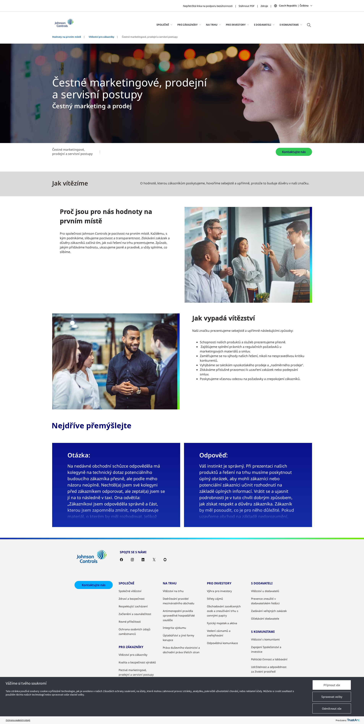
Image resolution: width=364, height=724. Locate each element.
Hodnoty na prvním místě (66, 36)
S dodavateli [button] (262, 24)
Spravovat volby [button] (331, 697)
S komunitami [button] (289, 24)
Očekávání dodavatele (265, 618)
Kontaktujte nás (294, 152)
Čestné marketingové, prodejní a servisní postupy (72, 151)
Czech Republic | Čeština (294, 5)
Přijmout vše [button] (331, 685)
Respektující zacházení (133, 606)
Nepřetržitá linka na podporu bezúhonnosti (208, 6)
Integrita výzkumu (174, 628)
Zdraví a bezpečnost (131, 598)
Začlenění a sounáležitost (135, 614)
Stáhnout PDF (247, 6)
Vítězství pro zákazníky (101, 36)
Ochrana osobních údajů (18, 720)
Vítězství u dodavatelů (265, 591)
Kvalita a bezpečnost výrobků (137, 662)
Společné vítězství (130, 591)
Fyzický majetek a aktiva (222, 623)
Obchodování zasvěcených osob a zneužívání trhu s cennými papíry (224, 610)
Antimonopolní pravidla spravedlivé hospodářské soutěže (179, 615)
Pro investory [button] (236, 24)
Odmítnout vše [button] (331, 708)
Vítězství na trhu (173, 591)
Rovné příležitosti (130, 621)
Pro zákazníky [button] (187, 24)
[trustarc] (353, 720)
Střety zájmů (215, 598)
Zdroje (264, 6)
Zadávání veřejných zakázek (269, 611)
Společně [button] (162, 24)
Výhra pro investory (219, 591)
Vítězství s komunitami (265, 639)
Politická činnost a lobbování (269, 659)
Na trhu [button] (211, 24)
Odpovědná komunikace (222, 643)
